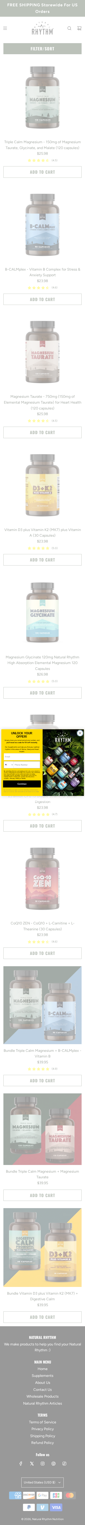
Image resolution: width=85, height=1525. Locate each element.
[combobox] (8, 764)
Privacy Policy (15, 778)
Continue (22, 784)
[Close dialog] (80, 733)
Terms (23, 778)
